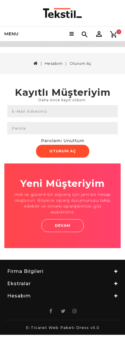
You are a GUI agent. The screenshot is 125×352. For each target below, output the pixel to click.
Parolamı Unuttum (62, 140)
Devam (62, 225)
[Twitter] (62, 311)
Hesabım (54, 63)
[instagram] (74, 311)
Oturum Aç (62, 151)
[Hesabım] (99, 34)
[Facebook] (51, 311)
